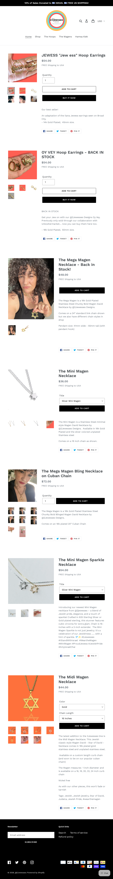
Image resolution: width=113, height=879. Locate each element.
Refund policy (66, 836)
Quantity (47, 75)
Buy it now (69, 98)
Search (62, 832)
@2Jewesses (20, 873)
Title (61, 395)
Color (62, 701)
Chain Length (66, 713)
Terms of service (79, 832)
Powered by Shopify (36, 873)
